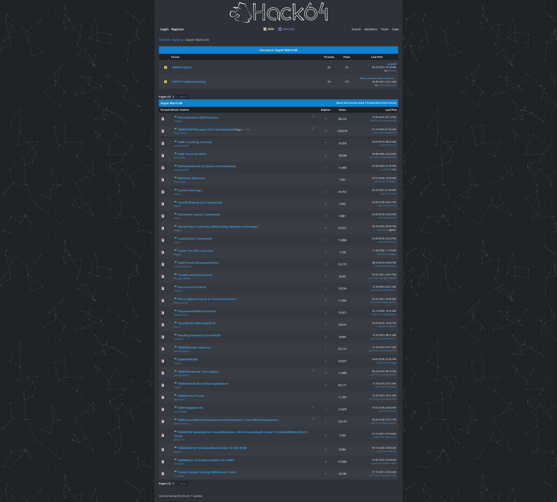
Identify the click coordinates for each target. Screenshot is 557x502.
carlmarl (179, 338)
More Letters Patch (192, 287)
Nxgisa (177, 254)
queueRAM (180, 411)
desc (174, 109)
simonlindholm (182, 266)
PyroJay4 (391, 386)
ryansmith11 (389, 290)
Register (177, 29)
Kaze (393, 410)
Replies (325, 109)
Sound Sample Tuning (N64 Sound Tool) (207, 472)
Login (164, 29)
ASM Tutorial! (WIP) (192, 154)
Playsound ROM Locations (197, 311)
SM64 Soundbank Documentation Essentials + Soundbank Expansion (228, 420)
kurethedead (181, 351)
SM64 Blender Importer (194, 347)
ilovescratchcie (387, 85)
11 (325, 264)
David (177, 193)
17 (325, 119)
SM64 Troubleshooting (189, 81)
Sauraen (391, 265)
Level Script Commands (195, 238)
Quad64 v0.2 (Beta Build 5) (196, 323)
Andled (392, 70)
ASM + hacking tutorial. (195, 142)
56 (325, 131)
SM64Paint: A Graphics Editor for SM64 (206, 460)
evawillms (390, 132)
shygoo (178, 121)
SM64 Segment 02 (190, 408)
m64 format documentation (198, 263)
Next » (183, 96)
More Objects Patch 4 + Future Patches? (207, 299)
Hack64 (164, 40)
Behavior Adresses (191, 178)
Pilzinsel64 (180, 133)
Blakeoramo (181, 302)
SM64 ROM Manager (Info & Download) (206, 129)
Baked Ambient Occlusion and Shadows (207, 166)
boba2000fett (388, 157)
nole (393, 145)
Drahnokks (180, 181)
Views (342, 109)
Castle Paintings (190, 190)
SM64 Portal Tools (191, 396)
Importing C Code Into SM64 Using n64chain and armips (218, 226)
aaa (394, 193)
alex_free (179, 439)
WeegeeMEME (182, 278)
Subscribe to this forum (381, 102)
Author (184, 109)
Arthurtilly (180, 157)
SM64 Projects (182, 67)
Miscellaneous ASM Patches (198, 117)
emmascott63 (388, 350)
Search (356, 29)
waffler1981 (389, 463)
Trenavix (391, 181)
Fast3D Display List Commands (200, 202)
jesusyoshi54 (388, 120)
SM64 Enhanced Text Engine (198, 372)
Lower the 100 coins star (195, 251)
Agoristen (179, 399)
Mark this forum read (350, 102)
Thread (165, 109)
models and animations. (195, 275)
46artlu (178, 451)
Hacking (177, 40)
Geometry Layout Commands (199, 214)
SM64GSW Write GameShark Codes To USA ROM (212, 448)
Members (371, 29)
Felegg (392, 362)
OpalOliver (389, 314)
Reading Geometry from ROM (199, 335)
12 (325, 385)
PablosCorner (388, 475)
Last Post (391, 109)
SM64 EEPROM (188, 359)
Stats (395, 29)
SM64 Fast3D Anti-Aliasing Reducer (203, 383)
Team (384, 29)
